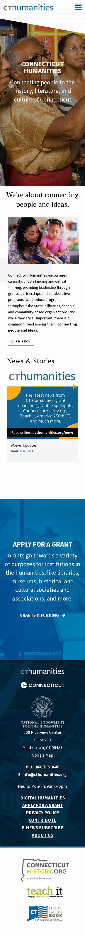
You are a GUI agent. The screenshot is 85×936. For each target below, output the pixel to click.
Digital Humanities (42, 798)
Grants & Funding (39, 615)
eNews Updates (24, 445)
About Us (42, 835)
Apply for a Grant (42, 805)
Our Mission (20, 341)
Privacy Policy (42, 813)
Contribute (42, 820)
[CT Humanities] (28, 7)
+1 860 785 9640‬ (44, 766)
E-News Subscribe (42, 828)
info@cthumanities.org (44, 774)
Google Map (42, 755)
